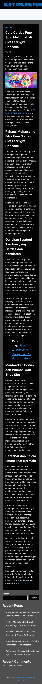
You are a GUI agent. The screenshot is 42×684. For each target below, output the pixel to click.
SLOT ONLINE (10, 28)
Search (6, 594)
